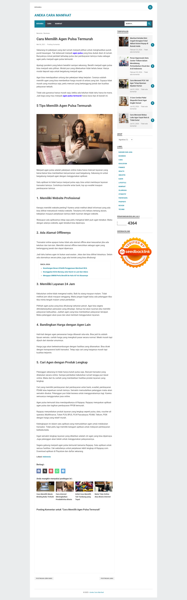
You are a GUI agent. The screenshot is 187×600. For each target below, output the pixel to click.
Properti (122, 202)
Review (121, 205)
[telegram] (63, 471)
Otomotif (122, 194)
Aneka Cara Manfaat (52, 15)
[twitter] (45, 471)
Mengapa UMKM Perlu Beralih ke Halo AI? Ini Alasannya (65, 276)
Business (122, 156)
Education (123, 164)
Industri (122, 175)
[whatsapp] (57, 471)
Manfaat (58, 24)
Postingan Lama (107, 578)
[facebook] (39, 471)
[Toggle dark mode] (150, 7)
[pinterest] (51, 471)
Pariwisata (123, 198)
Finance (122, 167)
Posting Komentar (53, 44)
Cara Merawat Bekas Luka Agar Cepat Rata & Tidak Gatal (139, 117)
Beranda (37, 7)
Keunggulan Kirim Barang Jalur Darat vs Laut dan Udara (65, 272)
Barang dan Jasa (125, 152)
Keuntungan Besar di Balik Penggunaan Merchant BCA (65, 268)
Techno (121, 209)
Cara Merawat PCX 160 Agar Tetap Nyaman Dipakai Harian (139, 83)
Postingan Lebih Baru (44, 578)
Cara (49, 24)
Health (121, 171)
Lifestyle (122, 183)
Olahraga (123, 190)
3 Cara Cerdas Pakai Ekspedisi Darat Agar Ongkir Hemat (138, 100)
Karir (121, 179)
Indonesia (47, 457)
